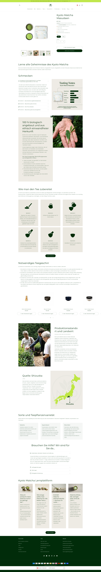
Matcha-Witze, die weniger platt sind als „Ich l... (75, 497)
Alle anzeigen (50, 532)
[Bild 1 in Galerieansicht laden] (24, 53)
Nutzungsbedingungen (68, 551)
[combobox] (43, 568)
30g (59, 36)
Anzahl (58, 39)
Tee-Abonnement (22, 551)
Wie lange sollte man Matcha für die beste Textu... (42, 497)
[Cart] (82, 5)
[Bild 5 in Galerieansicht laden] (48, 53)
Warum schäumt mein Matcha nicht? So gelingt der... (25, 498)
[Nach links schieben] (19, 53)
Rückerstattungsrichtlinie (68, 545)
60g (63, 36)
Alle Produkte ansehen (23, 541)
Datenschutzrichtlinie (67, 543)
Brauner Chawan (47, 309)
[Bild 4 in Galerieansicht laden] (42, 53)
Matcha (20, 543)
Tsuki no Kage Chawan (89, 309)
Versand (58, 23)
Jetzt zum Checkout (69, 50)
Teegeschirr (21, 547)
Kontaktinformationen (45, 545)
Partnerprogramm (45, 543)
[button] (19, 5)
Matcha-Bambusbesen (26, 309)
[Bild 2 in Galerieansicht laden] (30, 53)
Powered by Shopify (53, 565)
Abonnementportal (45, 551)
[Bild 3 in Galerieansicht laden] (36, 53)
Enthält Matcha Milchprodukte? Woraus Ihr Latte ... (58, 498)
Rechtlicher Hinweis (67, 541)
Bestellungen (43, 547)
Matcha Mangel (63, 24)
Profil (42, 549)
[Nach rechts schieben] (52, 53)
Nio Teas (48, 565)
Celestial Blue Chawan (68, 309)
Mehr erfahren (50, 255)
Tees (19, 545)
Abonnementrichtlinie (67, 549)
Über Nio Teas (44, 541)
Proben (20, 549)
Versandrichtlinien (67, 547)
